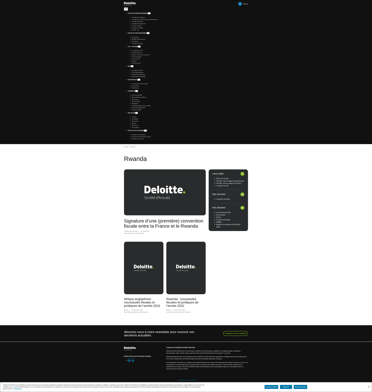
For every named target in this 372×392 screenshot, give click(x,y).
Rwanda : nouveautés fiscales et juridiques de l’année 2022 (182, 302)
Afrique (126, 310)
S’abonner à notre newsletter (235, 333)
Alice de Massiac (129, 233)
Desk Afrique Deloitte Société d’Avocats (136, 312)
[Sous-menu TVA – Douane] (139, 47)
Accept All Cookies (300, 387)
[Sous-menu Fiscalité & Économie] (145, 131)
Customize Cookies (271, 387)
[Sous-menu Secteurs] (136, 113)
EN (247, 4)
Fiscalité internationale (131, 231)
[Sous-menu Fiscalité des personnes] (148, 33)
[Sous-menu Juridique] (136, 91)
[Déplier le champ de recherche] (240, 4)
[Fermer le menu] (126, 9)
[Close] (369, 387)
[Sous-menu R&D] (132, 66)
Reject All (286, 387)
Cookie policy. (17, 389)
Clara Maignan (139, 233)
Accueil (126, 147)
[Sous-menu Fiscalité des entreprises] (149, 13)
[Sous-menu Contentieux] (139, 80)
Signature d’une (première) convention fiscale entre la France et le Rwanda (163, 223)
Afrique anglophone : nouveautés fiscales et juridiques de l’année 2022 (142, 302)
